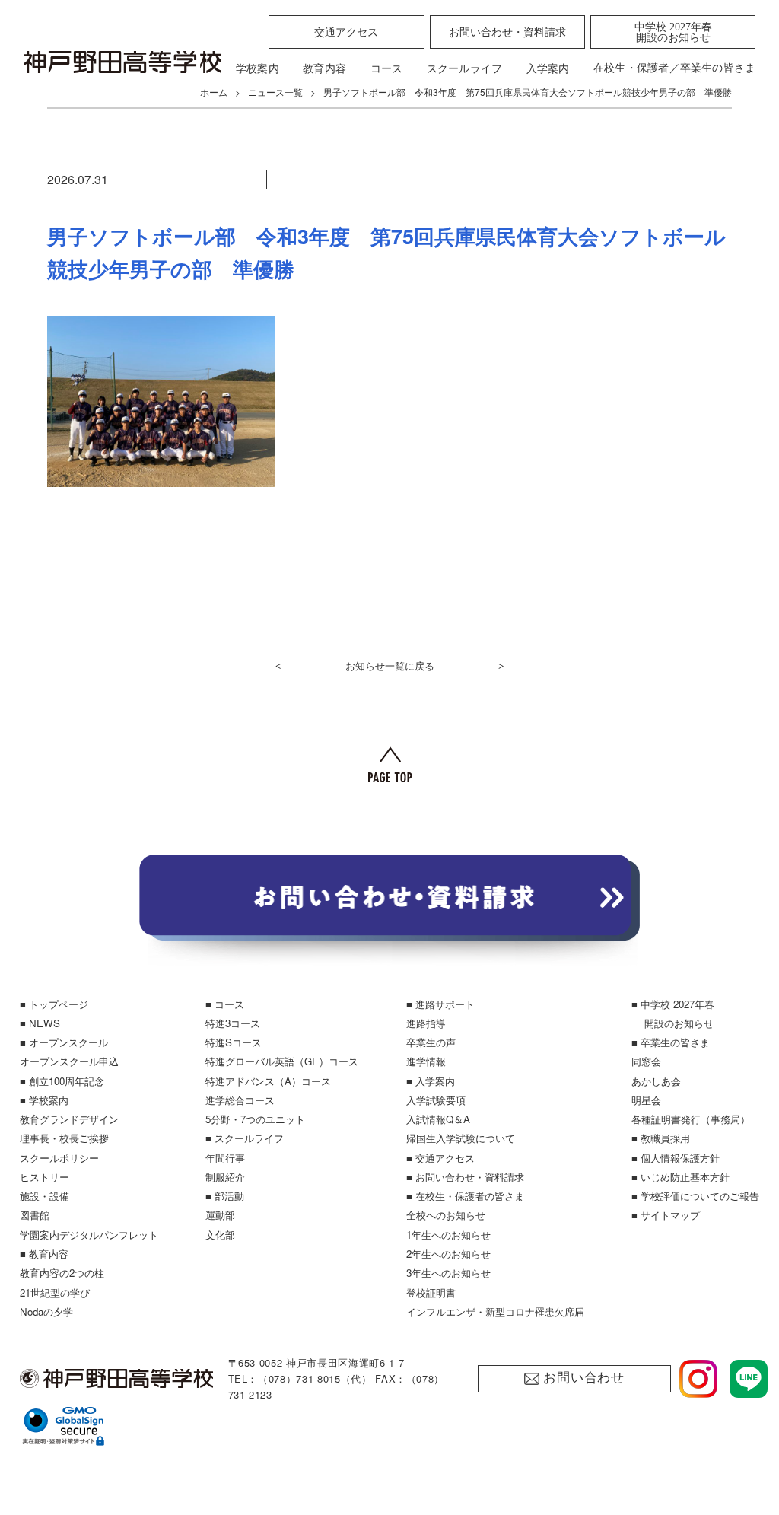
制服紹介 (225, 1177)
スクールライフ (465, 68)
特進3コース (232, 1023)
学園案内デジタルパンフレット (89, 1234)
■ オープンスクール (64, 1042)
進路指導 (426, 1023)
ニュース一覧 (275, 91)
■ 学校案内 (44, 1100)
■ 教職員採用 (660, 1138)
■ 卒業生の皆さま (670, 1042)
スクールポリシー (59, 1158)
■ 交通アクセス (440, 1158)
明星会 (646, 1100)
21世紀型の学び (55, 1292)
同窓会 (646, 1061)
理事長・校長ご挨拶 (64, 1138)
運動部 (220, 1215)
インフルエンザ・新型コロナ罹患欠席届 (495, 1311)
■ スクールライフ (244, 1138)
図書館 (34, 1215)
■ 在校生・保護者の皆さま (465, 1196)
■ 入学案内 (430, 1081)
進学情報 (426, 1061)
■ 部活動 (224, 1196)
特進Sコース (233, 1042)
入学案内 (548, 68)
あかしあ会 (656, 1081)
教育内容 (324, 68)
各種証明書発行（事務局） (690, 1119)
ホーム (213, 91)
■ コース (224, 1004)
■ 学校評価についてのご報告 (695, 1196)
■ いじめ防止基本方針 (680, 1177)
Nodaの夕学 (46, 1311)
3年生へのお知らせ (448, 1272)
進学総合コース (240, 1100)
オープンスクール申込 (69, 1061)
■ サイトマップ (665, 1215)
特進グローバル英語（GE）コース (281, 1061)
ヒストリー (44, 1177)
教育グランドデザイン (69, 1119)
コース (386, 68)
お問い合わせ (584, 1377)
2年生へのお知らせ (448, 1253)
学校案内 (257, 68)
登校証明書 (431, 1292)
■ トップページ (54, 1004)
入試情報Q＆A (438, 1119)
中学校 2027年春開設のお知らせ (673, 32)
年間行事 (225, 1158)
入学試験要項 (436, 1100)
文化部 (220, 1234)
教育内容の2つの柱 (62, 1272)
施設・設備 (44, 1196)
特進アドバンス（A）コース (268, 1081)
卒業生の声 (431, 1042)
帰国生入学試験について (460, 1138)
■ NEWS (40, 1023)
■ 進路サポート (440, 1004)
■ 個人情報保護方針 (675, 1158)
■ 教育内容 (44, 1253)
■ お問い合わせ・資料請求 (465, 1177)
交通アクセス (346, 32)
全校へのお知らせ (445, 1215)
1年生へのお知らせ (448, 1234)
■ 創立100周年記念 (62, 1081)
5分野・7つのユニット (255, 1119)
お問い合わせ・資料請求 (507, 32)
